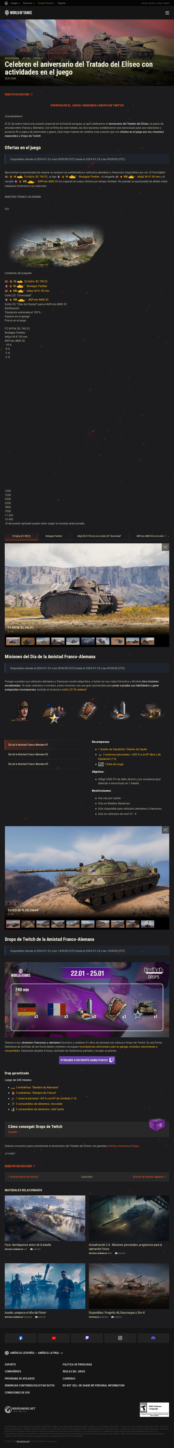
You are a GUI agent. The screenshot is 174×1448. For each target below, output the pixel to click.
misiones (123, 1146)
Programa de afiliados (20, 1378)
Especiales (38, 58)
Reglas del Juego (74, 1371)
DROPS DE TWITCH (111, 105)
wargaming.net (20, 1409)
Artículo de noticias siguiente (148, 1176)
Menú (167, 12)
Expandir (12, 1132)
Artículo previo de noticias (24, 1176)
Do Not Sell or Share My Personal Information (93, 1385)
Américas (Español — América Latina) (34, 1352)
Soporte (10, 1364)
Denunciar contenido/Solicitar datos (30, 1385)
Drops (135, 1146)
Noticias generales (14, 1249)
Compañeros (13, 1371)
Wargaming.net (23, 1441)
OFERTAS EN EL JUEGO (65, 105)
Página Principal (12, 58)
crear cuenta (163, 3)
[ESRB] (154, 1409)
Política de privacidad (77, 1364)
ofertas (112, 1146)
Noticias (26, 58)
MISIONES (90, 105)
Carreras (69, 1378)
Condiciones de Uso (17, 1392)
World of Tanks (18, 12)
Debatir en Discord (17, 94)
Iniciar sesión (147, 3)
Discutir (36, 1249)
